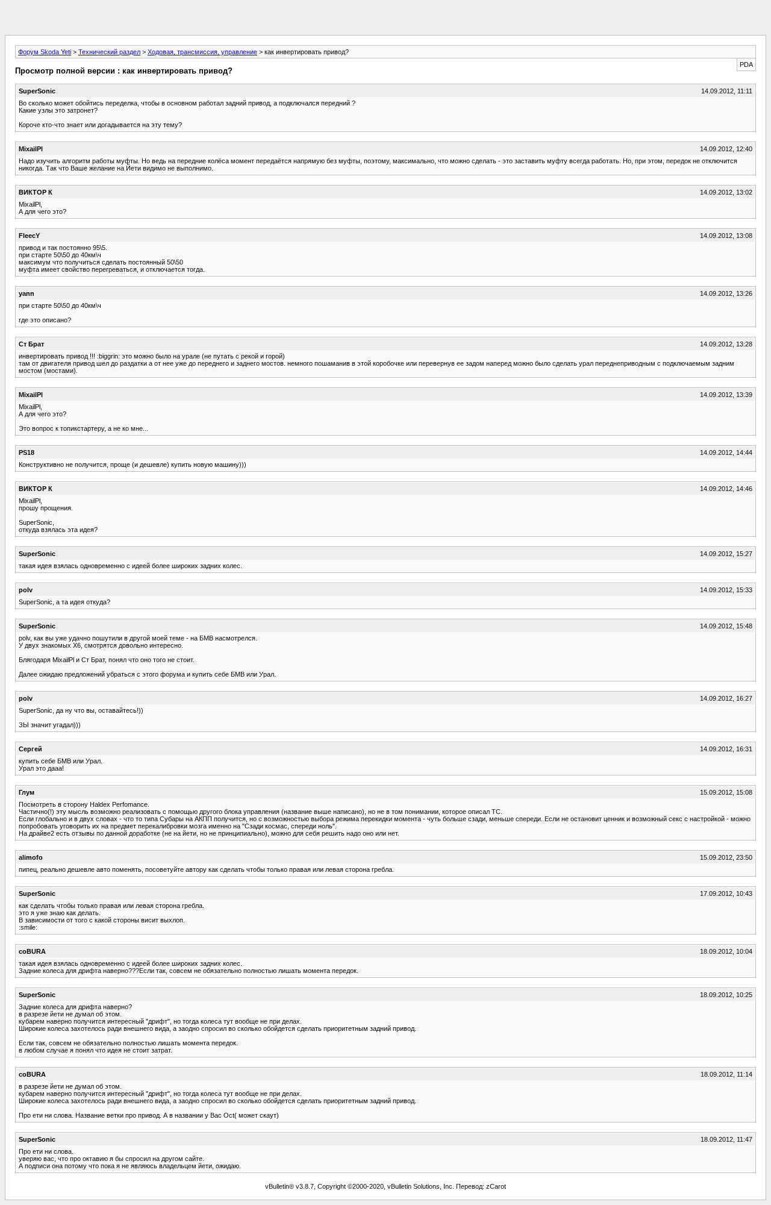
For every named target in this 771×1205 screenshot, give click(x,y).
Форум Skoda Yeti (44, 51)
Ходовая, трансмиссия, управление (202, 51)
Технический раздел (109, 51)
